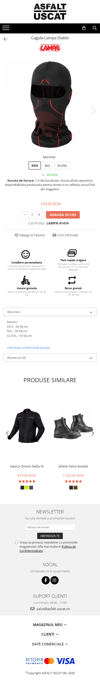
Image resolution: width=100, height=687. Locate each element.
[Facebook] (46, 580)
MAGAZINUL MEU (48, 624)
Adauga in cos (63, 214)
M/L (47, 165)
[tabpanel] (50, 105)
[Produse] (6, 29)
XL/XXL (62, 165)
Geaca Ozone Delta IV (26, 466)
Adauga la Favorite (31, 235)
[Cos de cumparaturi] (84, 28)
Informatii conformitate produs (28, 347)
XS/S (34, 165)
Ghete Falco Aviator (73, 466)
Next (93, 110)
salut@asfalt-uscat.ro (53, 608)
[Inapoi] (3, 39)
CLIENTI (48, 634)
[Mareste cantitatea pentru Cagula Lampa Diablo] (39, 215)
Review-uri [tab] (16, 358)
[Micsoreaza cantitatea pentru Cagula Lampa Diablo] (25, 215)
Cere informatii (67, 235)
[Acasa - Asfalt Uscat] (50, 12)
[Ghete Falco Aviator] (73, 426)
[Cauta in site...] (95, 28)
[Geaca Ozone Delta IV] (27, 427)
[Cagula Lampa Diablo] (50, 105)
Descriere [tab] (13, 312)
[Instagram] (54, 580)
